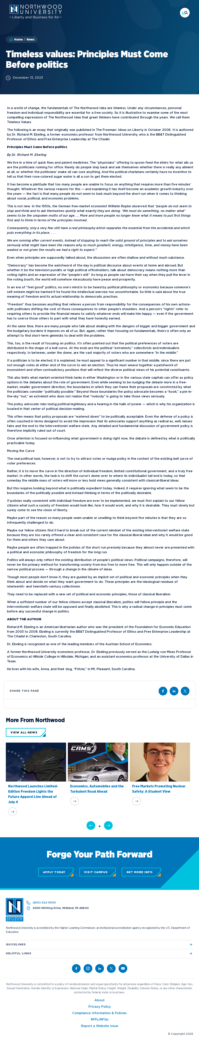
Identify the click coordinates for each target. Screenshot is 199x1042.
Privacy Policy (99, 1006)
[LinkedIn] (99, 968)
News (30, 39)
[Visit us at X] (185, 691)
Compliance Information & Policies (99, 1013)
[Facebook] (76, 968)
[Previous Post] (90, 825)
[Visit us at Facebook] (163, 691)
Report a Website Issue (99, 1026)
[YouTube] (123, 968)
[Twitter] (111, 968)
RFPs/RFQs (99, 1019)
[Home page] (35, 18)
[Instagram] (88, 968)
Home (18, 39)
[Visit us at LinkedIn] (174, 691)
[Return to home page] (14, 920)
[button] (185, 13)
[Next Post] (108, 825)
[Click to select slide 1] (99, 826)
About (99, 1000)
